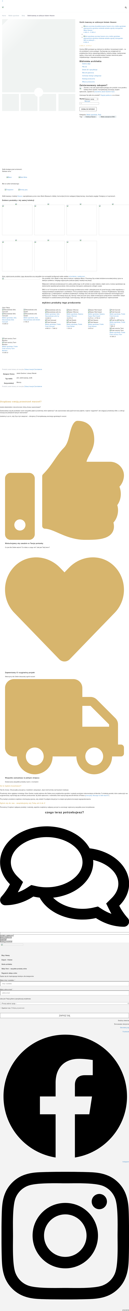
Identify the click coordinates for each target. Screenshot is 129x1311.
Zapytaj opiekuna (106, 95)
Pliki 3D (84, 67)
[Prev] (4, 363)
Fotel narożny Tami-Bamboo (8, 349)
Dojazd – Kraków (7, 960)
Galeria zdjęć (86, 64)
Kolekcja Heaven (91, 117)
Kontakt (118, 7)
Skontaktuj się (124, 1028)
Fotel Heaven (92, 326)
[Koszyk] (121, 7)
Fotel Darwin (71, 326)
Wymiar (82, 99)
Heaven (20, 196)
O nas (114, 7)
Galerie (106, 7)
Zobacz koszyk (29, 369)
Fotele (123, 314)
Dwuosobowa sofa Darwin (32, 320)
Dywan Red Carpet (94, 316)
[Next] (4, 366)
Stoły (23, 16)
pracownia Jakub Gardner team (104, 92)
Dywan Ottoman (72, 316)
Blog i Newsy (6, 955)
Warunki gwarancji (88, 73)
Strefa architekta (7, 964)
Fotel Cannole (114, 316)
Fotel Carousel (50, 326)
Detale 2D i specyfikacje (89, 70)
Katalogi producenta (88, 79)
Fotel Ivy (112, 324)
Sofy (15, 318)
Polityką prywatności (17, 1008)
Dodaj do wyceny (88, 109)
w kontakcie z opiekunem (77, 276)
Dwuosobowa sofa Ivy (52, 316)
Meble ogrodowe (13, 16)
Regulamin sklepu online (9, 973)
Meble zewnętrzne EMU (108, 117)
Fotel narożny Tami (116, 334)
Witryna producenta (88, 82)
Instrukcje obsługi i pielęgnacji (91, 76)
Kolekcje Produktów (102, 7)
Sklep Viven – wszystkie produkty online (14, 969)
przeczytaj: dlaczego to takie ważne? (97, 795)
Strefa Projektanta (110, 7)
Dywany (80, 314)
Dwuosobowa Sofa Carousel (8, 321)
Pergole (98, 7)
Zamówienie (38, 369)
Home (4, 16)
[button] (126, 7)
